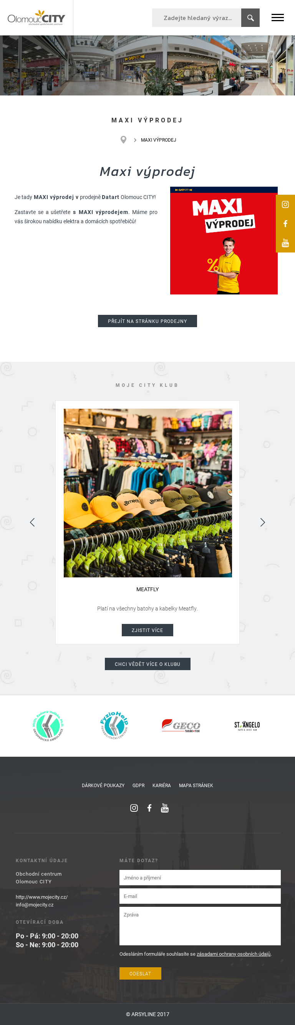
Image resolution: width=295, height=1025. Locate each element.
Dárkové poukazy (103, 785)
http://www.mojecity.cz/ (42, 896)
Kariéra (161, 785)
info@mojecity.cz (34, 904)
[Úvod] (127, 140)
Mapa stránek (196, 785)
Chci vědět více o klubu (148, 664)
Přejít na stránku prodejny (147, 321)
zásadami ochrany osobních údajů (233, 953)
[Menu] (277, 17)
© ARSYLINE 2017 (147, 1014)
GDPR (138, 785)
